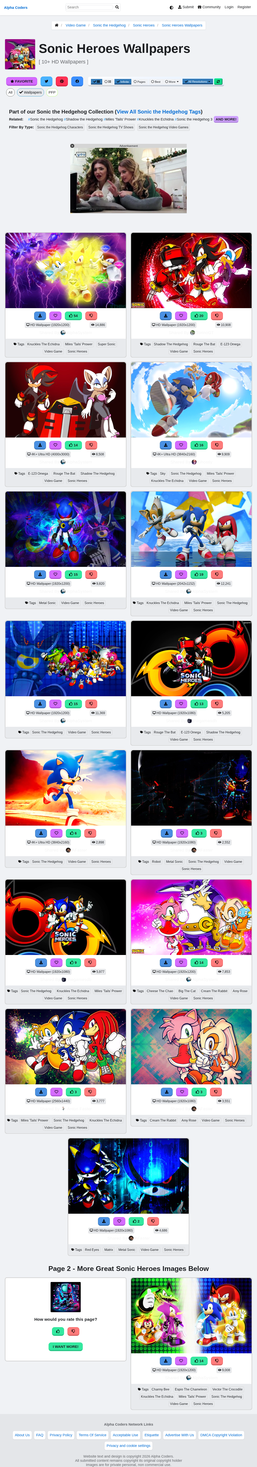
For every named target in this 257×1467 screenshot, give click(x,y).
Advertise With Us (179, 1435)
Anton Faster (79, 1108)
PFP (52, 92)
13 (200, 704)
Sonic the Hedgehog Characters (60, 127)
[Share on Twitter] (47, 81)
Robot (156, 861)
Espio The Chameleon (191, 1389)
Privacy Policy (61, 1435)
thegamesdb (205, 720)
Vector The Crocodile (227, 1389)
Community (211, 7)
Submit (188, 7)
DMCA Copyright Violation (221, 1435)
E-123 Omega (230, 344)
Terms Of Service (92, 1435)
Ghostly (205, 462)
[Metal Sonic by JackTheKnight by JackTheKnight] (128, 1212)
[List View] (107, 82)
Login (229, 7)
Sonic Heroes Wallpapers (182, 25)
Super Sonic (106, 344)
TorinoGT (205, 332)
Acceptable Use (125, 1435)
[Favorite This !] (119, 1221)
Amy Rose (240, 991)
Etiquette (152, 1435)
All (10, 92)
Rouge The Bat (204, 344)
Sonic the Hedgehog (109, 25)
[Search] (117, 7)
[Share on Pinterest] (62, 81)
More (172, 81)
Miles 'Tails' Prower (120, 119)
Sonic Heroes (144, 25)
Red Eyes (92, 1249)
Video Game (76, 25)
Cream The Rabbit (214, 991)
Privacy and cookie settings (128, 1446)
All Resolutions (198, 81)
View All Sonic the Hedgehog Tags (159, 112)
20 (200, 316)
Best (157, 81)
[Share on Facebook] (77, 81)
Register (244, 7)
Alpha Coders (16, 8)
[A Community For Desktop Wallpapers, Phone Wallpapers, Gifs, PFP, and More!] (56, 25)
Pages (141, 81)
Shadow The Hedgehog (171, 344)
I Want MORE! (66, 1347)
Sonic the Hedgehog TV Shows (110, 127)
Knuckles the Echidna (156, 119)
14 (75, 445)
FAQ (39, 1435)
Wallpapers (32, 92)
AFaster (79, 850)
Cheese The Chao (160, 991)
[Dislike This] (153, 1221)
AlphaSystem (79, 332)
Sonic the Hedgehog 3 (194, 119)
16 (200, 445)
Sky (162, 473)
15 (75, 574)
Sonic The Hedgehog (186, 473)
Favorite (23, 81)
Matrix (108, 1249)
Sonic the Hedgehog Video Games (163, 127)
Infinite (124, 81)
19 (200, 574)
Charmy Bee (160, 1389)
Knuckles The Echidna (43, 344)
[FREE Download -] (104, 1221)
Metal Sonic (47, 603)
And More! (226, 119)
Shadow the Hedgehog (84, 119)
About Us (22, 1435)
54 (75, 316)
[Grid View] (96, 82)
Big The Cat (187, 991)
